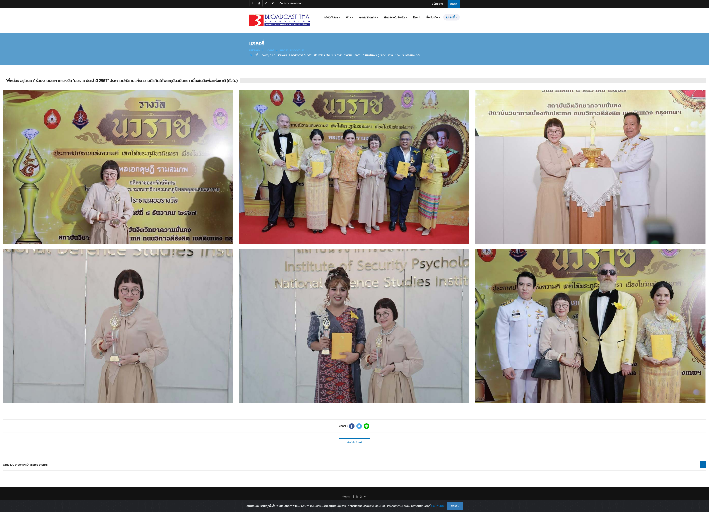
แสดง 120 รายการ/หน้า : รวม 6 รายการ (25, 464)
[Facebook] (351, 426)
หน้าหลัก (254, 50)
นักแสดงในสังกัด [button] (394, 17)
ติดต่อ (453, 4)
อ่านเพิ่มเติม (438, 506)
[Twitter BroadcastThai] (272, 3)
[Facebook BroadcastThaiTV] (252, 3)
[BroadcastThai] (357, 497)
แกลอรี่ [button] (450, 17)
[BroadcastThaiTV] (353, 497)
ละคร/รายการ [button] (367, 17)
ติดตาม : (346, 496)
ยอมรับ (455, 506)
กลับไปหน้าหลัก (354, 442)
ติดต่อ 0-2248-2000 (291, 3)
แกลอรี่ (270, 50)
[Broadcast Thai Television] (279, 20)
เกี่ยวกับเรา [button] (331, 17)
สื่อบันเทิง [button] (432, 17)
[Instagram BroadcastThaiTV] (266, 3)
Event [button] (416, 17)
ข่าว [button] (348, 17)
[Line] (366, 426)
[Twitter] (359, 426)
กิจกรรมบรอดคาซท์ (292, 50)
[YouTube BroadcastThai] (259, 3)
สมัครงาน (437, 3)
